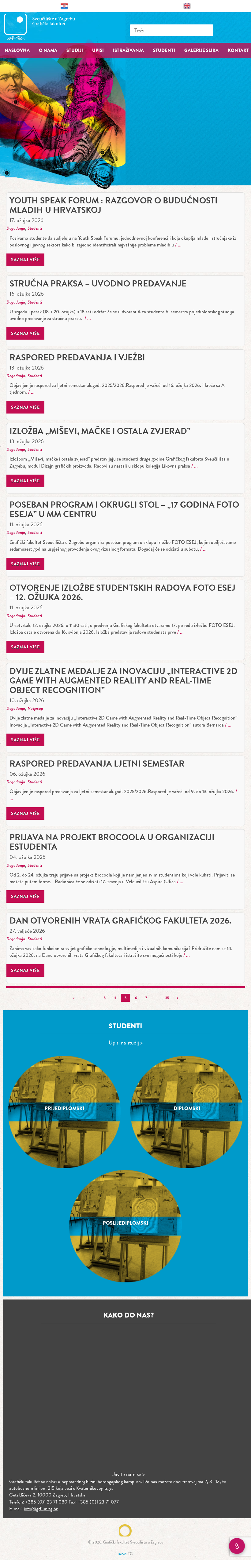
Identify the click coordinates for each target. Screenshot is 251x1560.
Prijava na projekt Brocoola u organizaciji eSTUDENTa (112, 842)
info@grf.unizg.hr (41, 1508)
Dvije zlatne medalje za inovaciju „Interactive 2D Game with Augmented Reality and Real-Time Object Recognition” (123, 680)
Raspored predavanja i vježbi (77, 357)
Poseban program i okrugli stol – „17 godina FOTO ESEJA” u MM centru (124, 509)
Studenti (35, 228)
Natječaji (35, 708)
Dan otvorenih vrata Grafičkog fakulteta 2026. (120, 920)
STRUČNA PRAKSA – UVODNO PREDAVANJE (97, 283)
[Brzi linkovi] (237, 1546)
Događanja (15, 228)
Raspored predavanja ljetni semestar (97, 763)
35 (167, 998)
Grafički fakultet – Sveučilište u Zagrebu (46, 27)
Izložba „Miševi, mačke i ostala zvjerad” (99, 431)
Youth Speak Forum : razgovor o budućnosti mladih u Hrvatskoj (113, 205)
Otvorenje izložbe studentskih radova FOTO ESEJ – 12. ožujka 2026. (122, 592)
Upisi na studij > (126, 1042)
